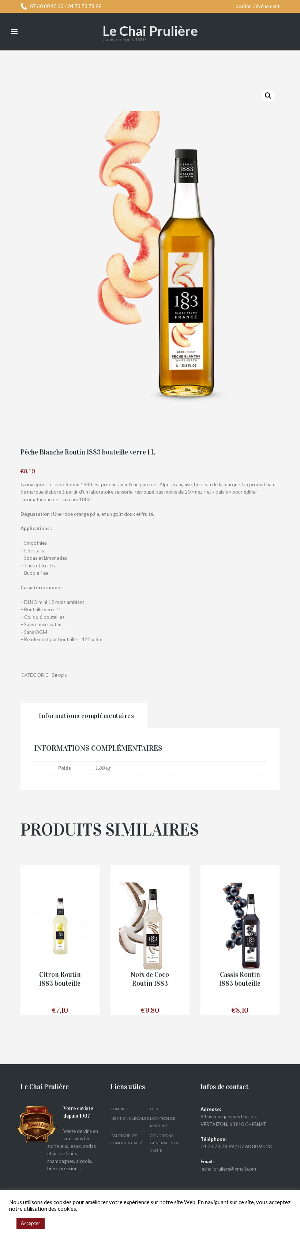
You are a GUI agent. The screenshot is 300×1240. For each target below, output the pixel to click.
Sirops (59, 675)
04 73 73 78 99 (84, 6)
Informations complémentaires (86, 716)
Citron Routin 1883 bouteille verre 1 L (60, 984)
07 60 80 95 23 (47, 6)
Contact (119, 1109)
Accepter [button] (30, 1223)
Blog (155, 1109)
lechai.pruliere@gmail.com (228, 1169)
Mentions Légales (129, 1118)
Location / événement (256, 6)
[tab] (83, 716)
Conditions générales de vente (165, 1143)
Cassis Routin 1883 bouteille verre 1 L (239, 984)
